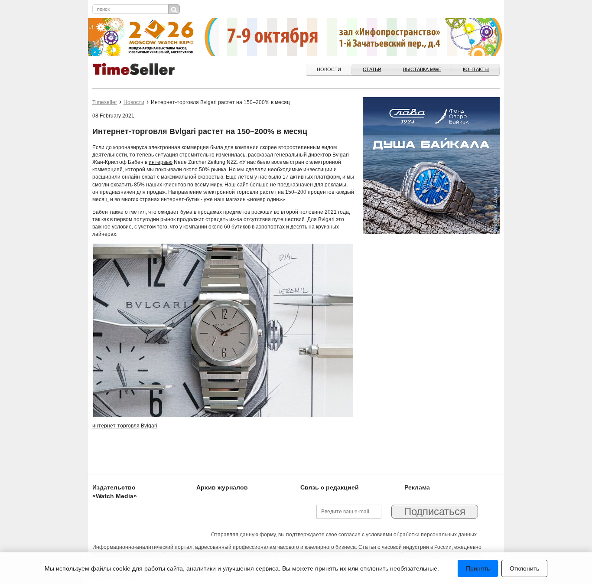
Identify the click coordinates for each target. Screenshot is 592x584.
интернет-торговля (116, 426)
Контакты (476, 69)
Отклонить (524, 568)
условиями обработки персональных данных (421, 535)
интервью (160, 162)
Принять (478, 568)
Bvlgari (149, 426)
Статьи (372, 69)
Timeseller (104, 102)
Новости (329, 69)
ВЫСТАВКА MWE (422, 69)
